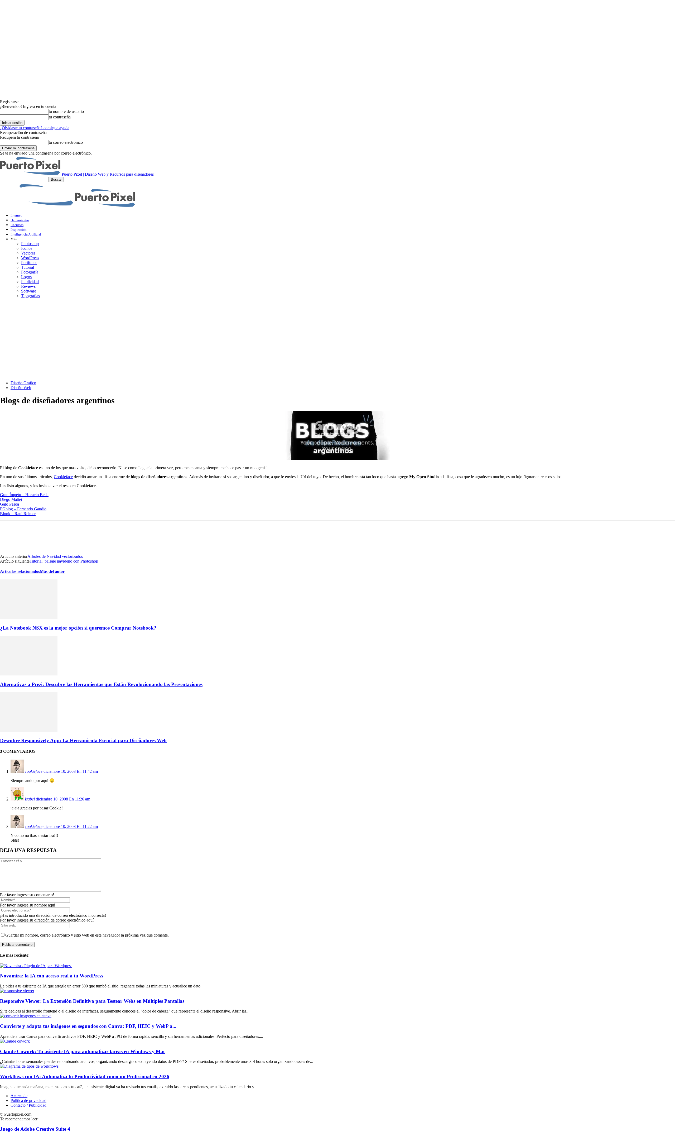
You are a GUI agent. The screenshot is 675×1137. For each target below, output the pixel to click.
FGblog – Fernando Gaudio (23, 509)
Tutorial (27, 267)
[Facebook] (8, 531)
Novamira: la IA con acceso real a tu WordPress (51, 975)
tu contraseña (60, 117)
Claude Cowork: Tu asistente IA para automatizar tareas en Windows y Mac (82, 1051)
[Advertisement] (337, 339)
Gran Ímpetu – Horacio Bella (24, 494)
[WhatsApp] (65, 531)
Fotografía (29, 272)
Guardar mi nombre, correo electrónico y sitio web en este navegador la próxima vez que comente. (87, 935)
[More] (104, 531)
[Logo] (37, 206)
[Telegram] (84, 531)
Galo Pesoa (9, 504)
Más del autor (52, 571)
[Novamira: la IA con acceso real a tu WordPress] (36, 965)
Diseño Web (21, 387)
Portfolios (29, 262)
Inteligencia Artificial (26, 234)
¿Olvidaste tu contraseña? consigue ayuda (34, 128)
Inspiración (19, 230)
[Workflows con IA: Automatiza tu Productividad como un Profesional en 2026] (29, 1066)
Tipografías (30, 296)
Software (28, 291)
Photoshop (30, 243)
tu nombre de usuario (66, 111)
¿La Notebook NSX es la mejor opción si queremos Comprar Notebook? (78, 628)
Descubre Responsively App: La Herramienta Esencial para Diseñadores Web (83, 740)
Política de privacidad (28, 1100)
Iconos (26, 248)
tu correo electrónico (66, 142)
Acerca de (19, 1095)
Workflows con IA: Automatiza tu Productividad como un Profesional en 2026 (84, 1076)
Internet (16, 215)
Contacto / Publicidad (28, 1105)
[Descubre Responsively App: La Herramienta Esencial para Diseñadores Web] (28, 730)
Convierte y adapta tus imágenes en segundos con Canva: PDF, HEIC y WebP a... (88, 1026)
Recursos (17, 225)
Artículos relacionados (20, 571)
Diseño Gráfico (23, 383)
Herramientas (20, 220)
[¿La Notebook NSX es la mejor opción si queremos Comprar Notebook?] (28, 617)
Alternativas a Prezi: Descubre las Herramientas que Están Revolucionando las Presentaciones (101, 684)
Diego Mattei (11, 499)
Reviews (28, 286)
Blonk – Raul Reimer (18, 513)
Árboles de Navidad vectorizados (55, 556)
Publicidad (30, 281)
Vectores (28, 253)
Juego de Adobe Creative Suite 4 (35, 1129)
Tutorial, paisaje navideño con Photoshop (64, 561)
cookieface (33, 771)
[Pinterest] (46, 531)
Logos (26, 277)
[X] (27, 531)
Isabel (30, 799)
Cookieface (63, 476)
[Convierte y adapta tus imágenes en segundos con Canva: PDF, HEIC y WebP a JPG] (25, 1016)
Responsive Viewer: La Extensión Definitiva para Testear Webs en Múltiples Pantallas (92, 1001)
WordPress (30, 258)
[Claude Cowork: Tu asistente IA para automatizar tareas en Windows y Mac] (15, 1041)
